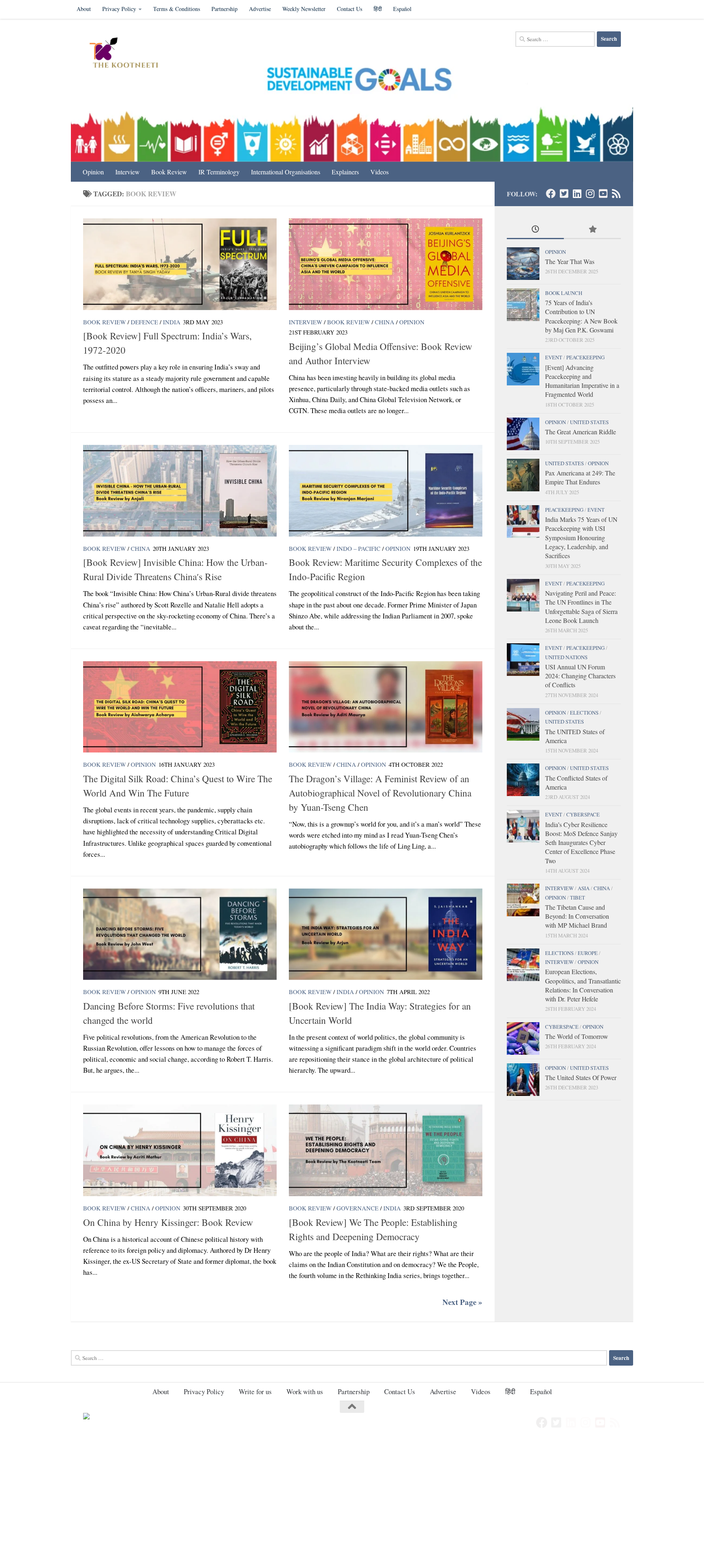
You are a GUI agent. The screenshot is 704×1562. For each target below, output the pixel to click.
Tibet (577, 897)
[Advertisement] (244, 1502)
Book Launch (563, 293)
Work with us (304, 1391)
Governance (357, 1208)
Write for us (255, 1391)
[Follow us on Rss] (616, 193)
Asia (584, 888)
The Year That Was (569, 261)
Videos (379, 171)
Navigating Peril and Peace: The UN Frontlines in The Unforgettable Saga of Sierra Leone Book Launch (581, 607)
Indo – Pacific (359, 548)
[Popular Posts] (592, 230)
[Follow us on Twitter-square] (564, 193)
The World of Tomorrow (576, 1036)
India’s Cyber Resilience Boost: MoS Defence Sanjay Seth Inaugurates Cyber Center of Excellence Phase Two (581, 842)
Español (402, 9)
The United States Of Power (580, 1077)
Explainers (345, 171)
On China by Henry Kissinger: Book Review (168, 1222)
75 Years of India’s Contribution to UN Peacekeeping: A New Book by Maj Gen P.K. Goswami (581, 316)
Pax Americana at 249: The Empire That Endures (580, 477)
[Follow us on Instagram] (590, 193)
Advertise (260, 9)
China (384, 322)
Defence (144, 322)
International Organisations (285, 171)
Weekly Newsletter (304, 9)
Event (553, 357)
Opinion (93, 171)
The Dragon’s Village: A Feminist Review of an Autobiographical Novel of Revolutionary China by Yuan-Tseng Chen (380, 793)
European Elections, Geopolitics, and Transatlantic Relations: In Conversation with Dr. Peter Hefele (583, 985)
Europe (588, 953)
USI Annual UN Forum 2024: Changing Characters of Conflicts (580, 675)
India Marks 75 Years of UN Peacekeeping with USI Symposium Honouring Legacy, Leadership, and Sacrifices (581, 537)
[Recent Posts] (535, 230)
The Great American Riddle (580, 431)
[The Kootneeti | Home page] (129, 53)
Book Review (169, 171)
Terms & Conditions (176, 9)
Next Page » (462, 1302)
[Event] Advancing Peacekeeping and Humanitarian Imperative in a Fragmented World (582, 381)
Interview (127, 171)
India (171, 322)
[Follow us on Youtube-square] (603, 193)
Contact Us (349, 9)
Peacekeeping (585, 357)
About (84, 9)
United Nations (566, 657)
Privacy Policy (119, 9)
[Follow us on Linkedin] (577, 193)
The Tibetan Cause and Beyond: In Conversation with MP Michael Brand (577, 916)
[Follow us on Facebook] (551, 193)
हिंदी (378, 9)
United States (589, 422)
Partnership (224, 9)
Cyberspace (583, 814)
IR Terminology (219, 171)
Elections (584, 712)
